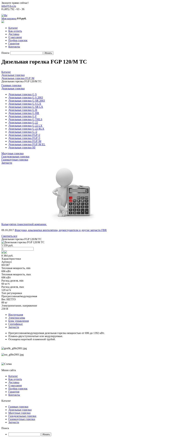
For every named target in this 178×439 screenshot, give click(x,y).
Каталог (13, 27)
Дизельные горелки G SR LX (25, 106)
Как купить (15, 31)
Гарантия (13, 43)
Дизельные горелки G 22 (23, 122)
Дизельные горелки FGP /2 (24, 134)
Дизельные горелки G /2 (22, 131)
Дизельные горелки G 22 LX (25, 125)
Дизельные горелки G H (22, 109)
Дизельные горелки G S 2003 (25, 97)
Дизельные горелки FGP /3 (24, 138)
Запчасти (6, 162)
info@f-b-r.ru (8, 6)
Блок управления (18, 320)
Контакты (14, 46)
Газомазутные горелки (14, 159)
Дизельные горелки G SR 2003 (26, 100)
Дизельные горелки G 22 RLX (26, 128)
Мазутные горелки (12, 153)
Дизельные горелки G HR (23, 113)
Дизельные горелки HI (21, 147)
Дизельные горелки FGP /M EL (26, 144)
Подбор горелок (17, 40)
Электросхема (16, 317)
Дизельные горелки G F (22, 116)
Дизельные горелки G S (22, 94)
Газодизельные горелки (15, 156)
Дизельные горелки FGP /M (24, 141)
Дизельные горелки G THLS (25, 119)
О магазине (15, 37)
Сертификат (15, 324)
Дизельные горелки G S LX (24, 103)
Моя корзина (9, 18)
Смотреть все (9, 236)
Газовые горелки (11, 85)
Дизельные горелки (13, 88)
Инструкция (15, 314)
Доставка (13, 34)
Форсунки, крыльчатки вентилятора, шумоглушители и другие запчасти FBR (61, 230)
